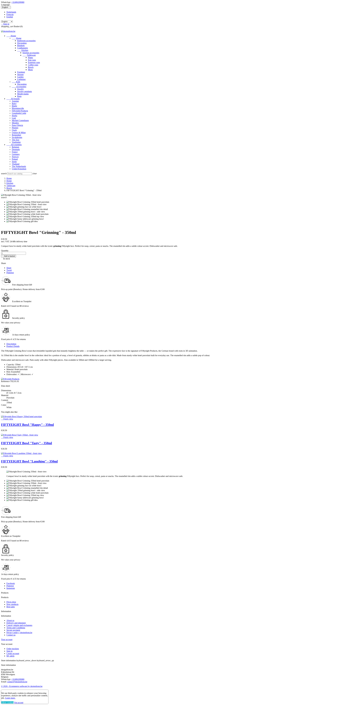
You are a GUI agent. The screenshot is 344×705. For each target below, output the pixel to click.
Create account (12, 653)
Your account (6, 639)
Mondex (15, 123)
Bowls (30, 67)
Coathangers (22, 48)
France (15, 152)
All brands (13, 99)
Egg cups (32, 60)
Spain (14, 161)
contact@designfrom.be (17, 682)
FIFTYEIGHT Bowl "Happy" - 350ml (27, 424)
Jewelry (20, 89)
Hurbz (14, 115)
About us (10, 620)
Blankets (21, 45)
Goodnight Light (19, 113)
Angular (15, 101)
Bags (19, 96)
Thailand (15, 164)
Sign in (9, 651)
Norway (15, 157)
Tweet (9, 270)
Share (8, 268)
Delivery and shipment (16, 623)
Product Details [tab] (12, 346)
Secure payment (13, 630)
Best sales (10, 607)
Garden (20, 77)
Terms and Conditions (15, 628)
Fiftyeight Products (20, 111)
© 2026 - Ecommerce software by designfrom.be (21, 686)
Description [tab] (11, 344)
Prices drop (11, 602)
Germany (16, 154)
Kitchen (22, 50)
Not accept (18, 702)
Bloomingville (18, 108)
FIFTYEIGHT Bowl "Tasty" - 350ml (26, 443)
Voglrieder (16, 142)
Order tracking (12, 649)
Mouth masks (23, 94)
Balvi (14, 103)
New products (12, 604)
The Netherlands (19, 166)
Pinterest (10, 272)
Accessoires (19, 86)
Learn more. (10, 698)
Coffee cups (33, 65)
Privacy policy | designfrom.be (19, 632)
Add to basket (8, 256)
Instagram (10, 588)
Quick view (7, 419)
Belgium (15, 147)
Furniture (21, 72)
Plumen (15, 128)
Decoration (22, 43)
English (9, 17)
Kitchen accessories (31, 53)
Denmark (16, 149)
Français (10, 14)
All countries (14, 144)
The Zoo (15, 140)
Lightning (21, 79)
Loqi (14, 118)
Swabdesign (17, 137)
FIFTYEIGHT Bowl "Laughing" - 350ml (29, 461)
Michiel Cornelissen (20, 120)
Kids (16, 82)
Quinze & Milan (19, 132)
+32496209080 (17, 2)
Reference (5, 381)
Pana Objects (17, 125)
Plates (30, 57)
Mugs (30, 70)
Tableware (29, 55)
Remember (16, 135)
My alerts (10, 656)
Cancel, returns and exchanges (19, 625)
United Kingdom (19, 169)
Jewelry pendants (24, 91)
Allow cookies (7, 702)
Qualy (14, 130)
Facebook (10, 583)
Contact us (10, 635)
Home (11, 36)
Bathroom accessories (26, 40)
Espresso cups (34, 62)
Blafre (14, 106)
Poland (15, 159)
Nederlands (11, 12)
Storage (20, 74)
